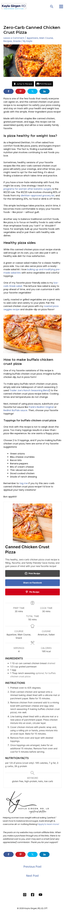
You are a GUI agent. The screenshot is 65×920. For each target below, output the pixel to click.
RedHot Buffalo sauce (15, 410)
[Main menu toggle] (61, 6)
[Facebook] (32, 894)
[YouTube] (40, 894)
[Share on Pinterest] (20, 91)
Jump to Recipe (24, 84)
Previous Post (32, 867)
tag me (24, 483)
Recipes (7, 41)
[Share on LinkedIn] (44, 91)
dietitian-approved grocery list (37, 195)
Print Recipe (45, 84)
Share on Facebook (32, 583)
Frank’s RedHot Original (41, 407)
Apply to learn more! (48, 824)
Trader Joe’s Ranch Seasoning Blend (29, 390)
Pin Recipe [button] (34, 592)
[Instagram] (25, 894)
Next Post (32, 876)
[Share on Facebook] (8, 91)
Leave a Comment (13, 38)
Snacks (17, 41)
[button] (52, 6)
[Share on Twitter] (32, 91)
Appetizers (32, 38)
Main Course (46, 38)
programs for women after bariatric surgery (27, 188)
